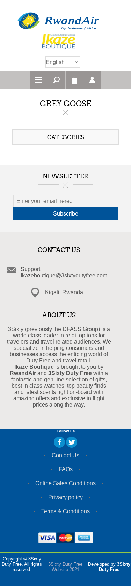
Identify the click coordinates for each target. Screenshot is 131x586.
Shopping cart (74, 80)
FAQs (66, 469)
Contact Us (65, 455)
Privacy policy (65, 497)
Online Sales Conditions (65, 483)
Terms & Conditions (65, 511)
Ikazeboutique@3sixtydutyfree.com (64, 275)
